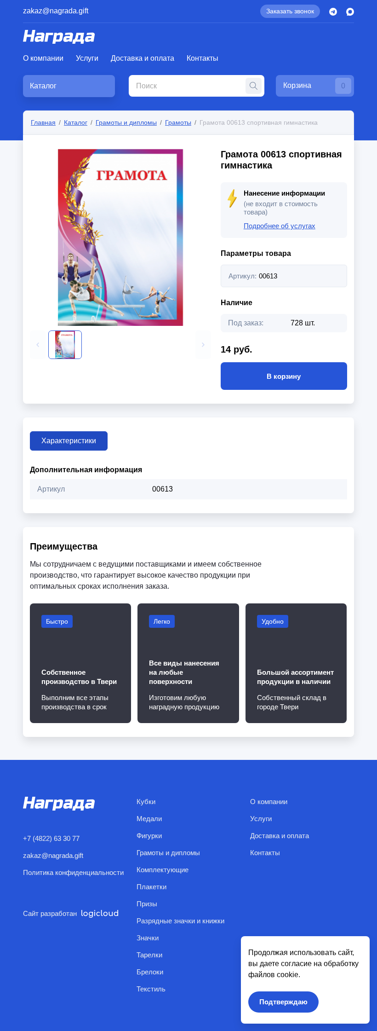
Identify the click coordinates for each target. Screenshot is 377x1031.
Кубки (146, 801)
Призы (147, 904)
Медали (149, 818)
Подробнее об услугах (279, 226)
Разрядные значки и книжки (180, 921)
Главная (43, 122)
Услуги (87, 58)
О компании (43, 58)
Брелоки (150, 972)
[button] (38, 344)
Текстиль (151, 989)
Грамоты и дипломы (126, 122)
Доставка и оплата (142, 58)
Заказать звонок (290, 11)
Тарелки (149, 955)
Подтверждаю (283, 1002)
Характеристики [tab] (68, 441)
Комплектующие (162, 870)
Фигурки (149, 836)
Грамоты (178, 122)
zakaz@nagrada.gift (55, 11)
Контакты (202, 58)
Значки (148, 938)
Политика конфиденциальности (73, 872)
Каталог (75, 122)
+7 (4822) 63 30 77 (51, 838)
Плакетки (151, 887)
